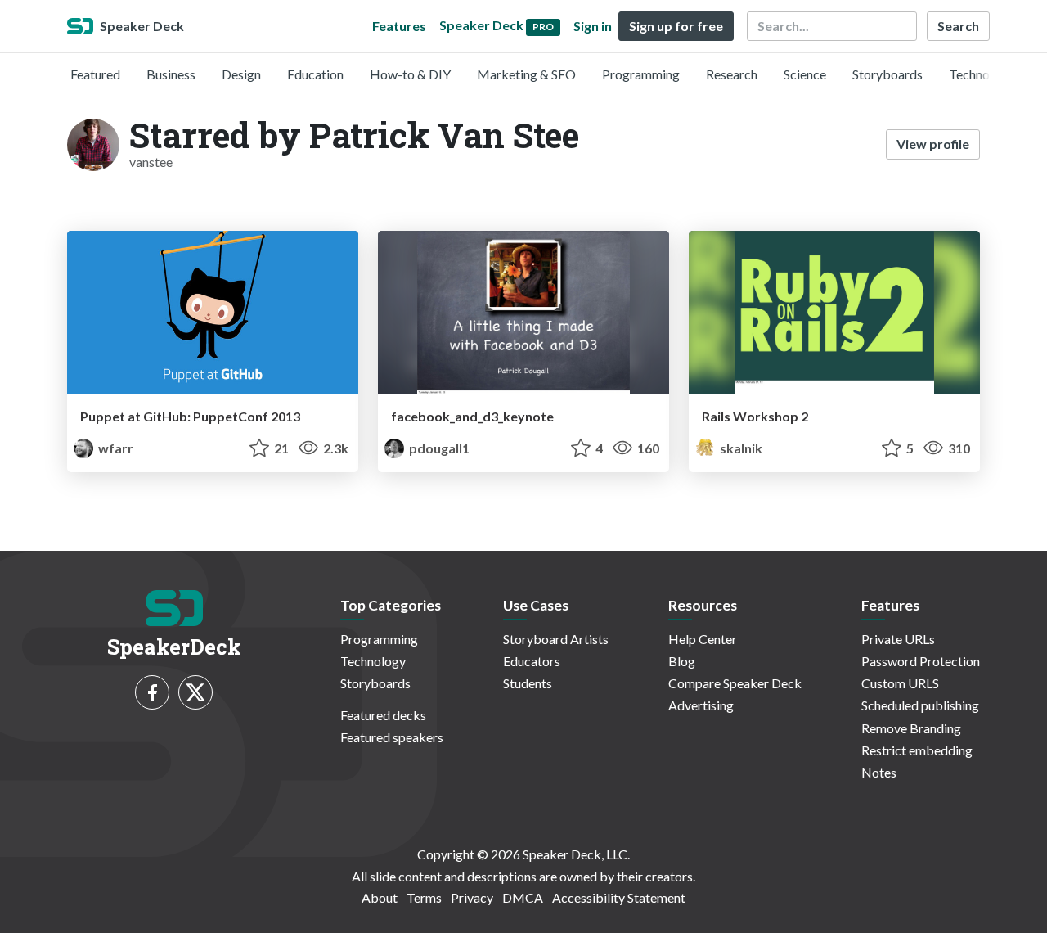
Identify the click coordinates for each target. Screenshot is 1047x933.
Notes (878, 772)
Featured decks (383, 715)
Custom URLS (900, 683)
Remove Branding (911, 728)
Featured (95, 74)
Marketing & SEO (526, 74)
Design (241, 74)
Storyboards (887, 74)
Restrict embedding (917, 750)
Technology (981, 74)
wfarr (114, 448)
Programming (641, 74)
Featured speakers (391, 737)
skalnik (739, 448)
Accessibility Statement (618, 897)
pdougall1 (438, 448)
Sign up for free (676, 26)
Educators (531, 661)
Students (527, 683)
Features (399, 26)
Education (315, 74)
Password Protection (920, 661)
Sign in (592, 26)
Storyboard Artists (556, 639)
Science (805, 74)
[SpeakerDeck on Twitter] (195, 692)
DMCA (522, 897)
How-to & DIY (410, 74)
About (380, 897)
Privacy (472, 897)
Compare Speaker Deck (735, 683)
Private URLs (898, 639)
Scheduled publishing (920, 705)
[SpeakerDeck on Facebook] (152, 692)
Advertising (701, 705)
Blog (681, 661)
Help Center (702, 639)
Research (731, 74)
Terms (424, 897)
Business (170, 74)
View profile (932, 143)
